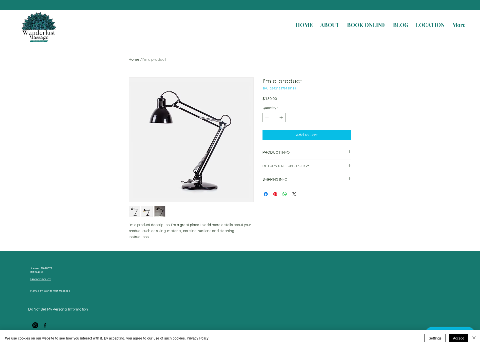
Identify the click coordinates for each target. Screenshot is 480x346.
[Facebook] (45, 325)
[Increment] (281, 117)
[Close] (474, 338)
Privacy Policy (197, 338)
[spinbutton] (274, 117)
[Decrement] (266, 117)
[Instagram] (35, 325)
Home (134, 59)
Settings (435, 338)
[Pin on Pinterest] (275, 194)
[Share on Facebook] (266, 194)
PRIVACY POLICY (40, 279)
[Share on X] (294, 194)
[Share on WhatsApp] (285, 194)
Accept (458, 338)
